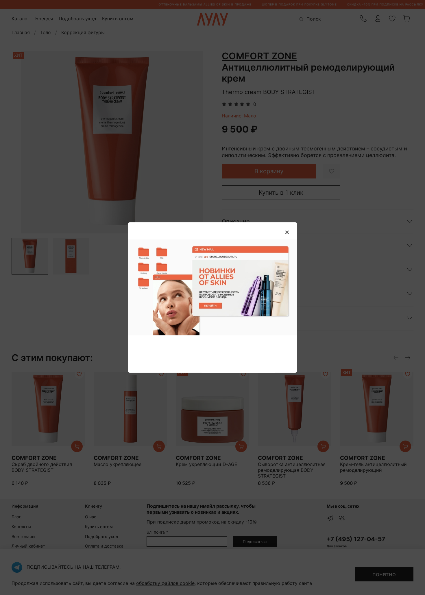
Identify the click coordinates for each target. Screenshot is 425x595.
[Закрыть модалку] (287, 232)
